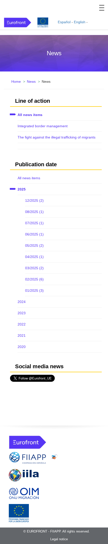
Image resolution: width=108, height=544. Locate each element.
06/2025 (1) (34, 234)
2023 (22, 313)
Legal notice (59, 539)
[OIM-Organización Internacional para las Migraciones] (24, 492)
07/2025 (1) (34, 223)
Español (64, 22)
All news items (30, 115)
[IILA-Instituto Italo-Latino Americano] (24, 475)
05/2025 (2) (34, 246)
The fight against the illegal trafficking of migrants (56, 137)
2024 (22, 302)
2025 (22, 189)
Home (16, 81)
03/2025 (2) (34, 268)
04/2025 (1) (34, 257)
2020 (22, 347)
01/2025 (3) (34, 290)
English (79, 22)
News (31, 81)
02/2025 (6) (34, 279)
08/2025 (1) (34, 212)
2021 (22, 336)
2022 (22, 324)
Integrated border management (43, 126)
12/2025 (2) (34, 200)
